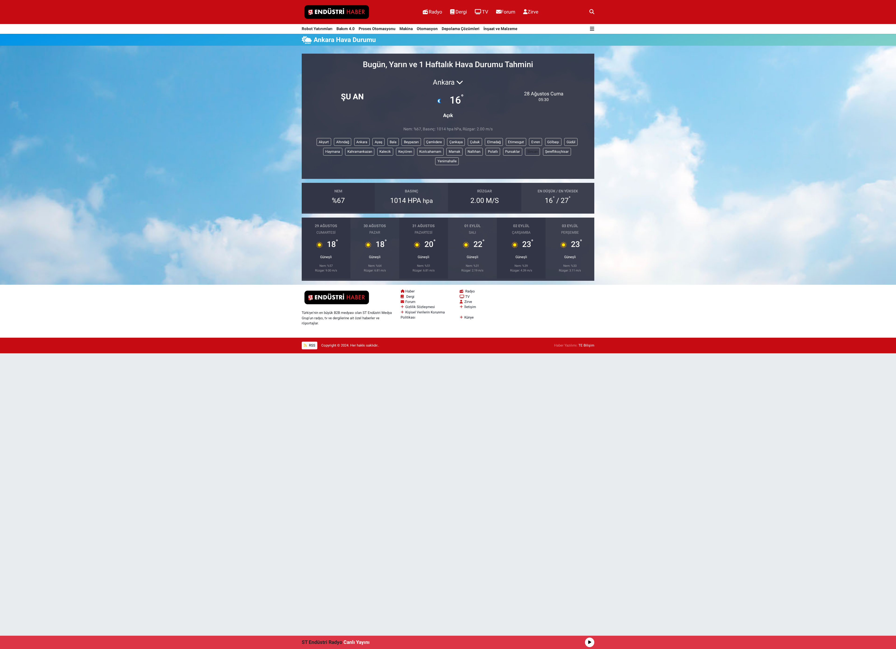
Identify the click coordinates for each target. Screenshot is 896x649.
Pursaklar (512, 151)
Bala (393, 142)
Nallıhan (474, 151)
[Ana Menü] (592, 29)
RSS (311, 345)
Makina (406, 28)
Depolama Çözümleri (461, 28)
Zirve (533, 12)
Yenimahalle (447, 161)
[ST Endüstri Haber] (337, 12)
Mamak (454, 151)
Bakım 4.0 (345, 28)
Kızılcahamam (430, 151)
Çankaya (456, 142)
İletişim (470, 307)
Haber (410, 291)
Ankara (361, 142)
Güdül (571, 142)
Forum (508, 12)
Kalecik (385, 151)
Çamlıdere (434, 142)
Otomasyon (427, 28)
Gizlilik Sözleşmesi (420, 307)
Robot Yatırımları (317, 28)
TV (485, 12)
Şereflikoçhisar (557, 151)
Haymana (332, 151)
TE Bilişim (586, 345)
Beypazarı (411, 142)
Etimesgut (516, 142)
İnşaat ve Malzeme (500, 28)
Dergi (461, 12)
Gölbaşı (553, 142)
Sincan (532, 151)
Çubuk (475, 142)
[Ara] (591, 12)
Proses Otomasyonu (377, 28)
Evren (535, 142)
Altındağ (342, 142)
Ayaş (378, 142)
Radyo (435, 12)
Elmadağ (494, 142)
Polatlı (493, 151)
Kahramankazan (359, 151)
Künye (469, 317)
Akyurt (324, 142)
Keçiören (405, 151)
